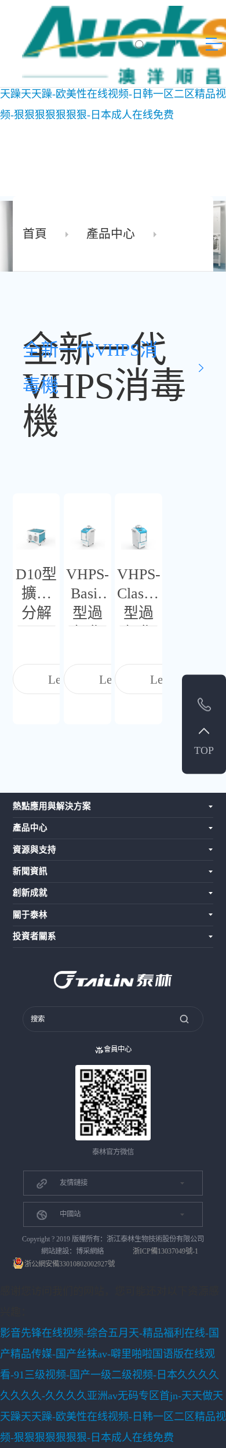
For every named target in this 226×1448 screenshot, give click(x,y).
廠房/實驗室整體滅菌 (97, 151)
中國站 (70, 1214)
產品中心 (110, 233)
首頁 (35, 233)
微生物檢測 (82, 169)
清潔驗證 (79, 133)
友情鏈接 (74, 1183)
